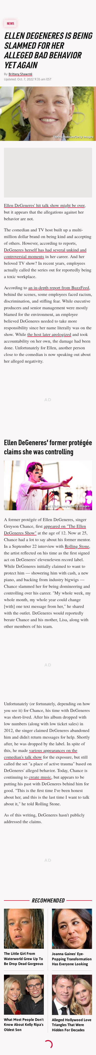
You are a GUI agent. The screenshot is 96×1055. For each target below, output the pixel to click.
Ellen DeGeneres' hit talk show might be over (44, 205)
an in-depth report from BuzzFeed (58, 287)
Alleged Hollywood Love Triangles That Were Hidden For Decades (71, 1025)
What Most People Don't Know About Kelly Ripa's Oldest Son (24, 1024)
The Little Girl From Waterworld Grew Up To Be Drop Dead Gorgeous (23, 958)
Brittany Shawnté (20, 74)
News (10, 23)
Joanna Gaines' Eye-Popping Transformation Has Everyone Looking (72, 959)
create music (40, 777)
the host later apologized (49, 334)
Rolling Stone (77, 546)
